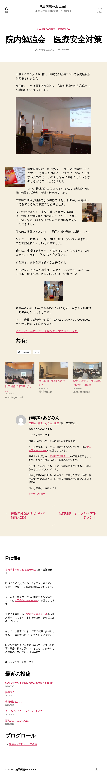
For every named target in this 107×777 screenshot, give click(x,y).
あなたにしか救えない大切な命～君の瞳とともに (47, 331)
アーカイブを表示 (38, 494)
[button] (53, 125)
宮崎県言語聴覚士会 (60, 456)
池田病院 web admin (53, 6)
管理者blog (64, 29)
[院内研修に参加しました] (19, 373)
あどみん (50, 50)
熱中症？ (9, 692)
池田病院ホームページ (26, 600)
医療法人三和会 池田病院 (23, 744)
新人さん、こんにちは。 (18, 720)
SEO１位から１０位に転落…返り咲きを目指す (29, 682)
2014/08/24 (67, 50)
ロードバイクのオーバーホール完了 (23, 711)
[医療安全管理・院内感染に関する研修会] (87, 370)
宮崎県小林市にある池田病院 (44, 423)
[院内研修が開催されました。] (53, 370)
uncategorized (46, 29)
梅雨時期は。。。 (14, 701)
